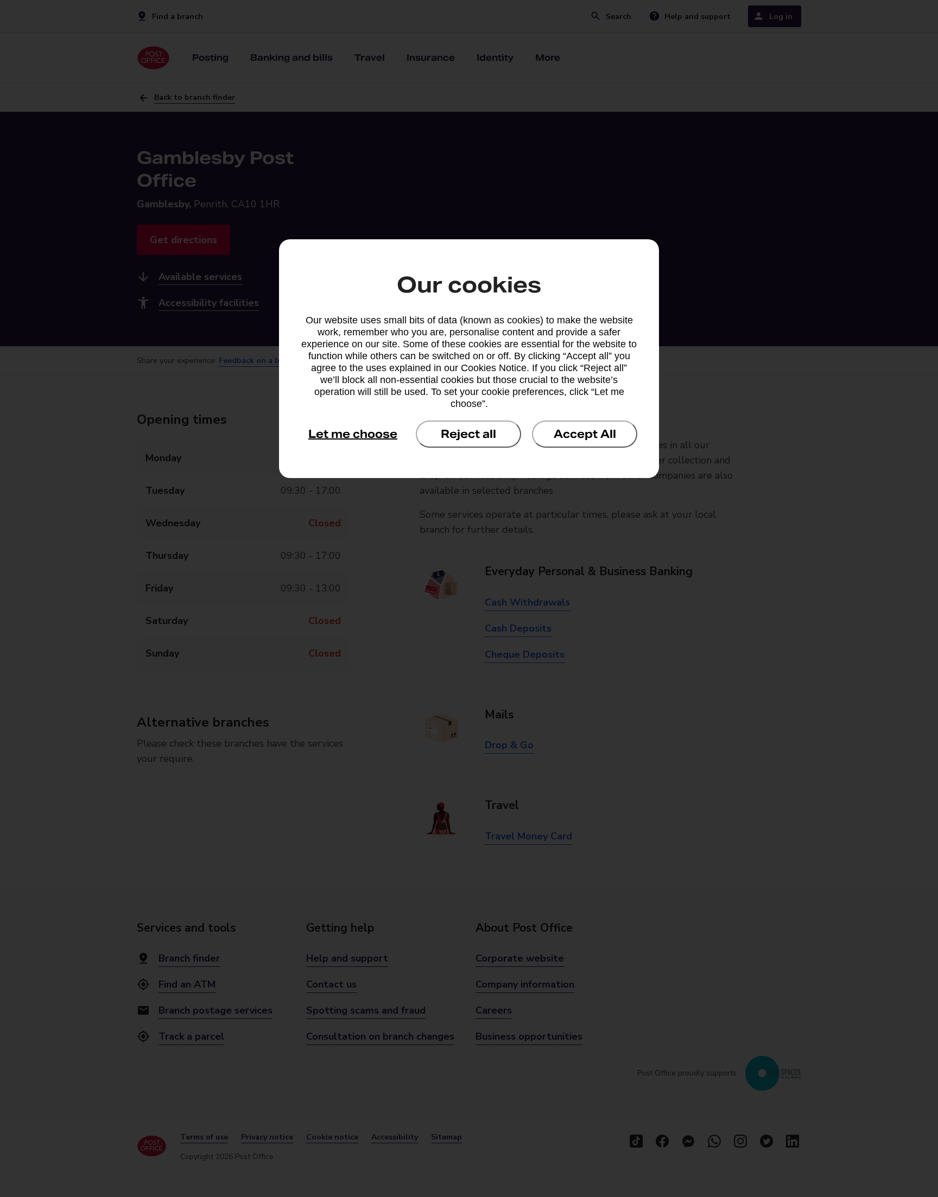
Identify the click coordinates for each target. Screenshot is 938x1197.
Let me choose (352, 434)
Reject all (468, 434)
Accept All (585, 434)
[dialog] (469, 358)
